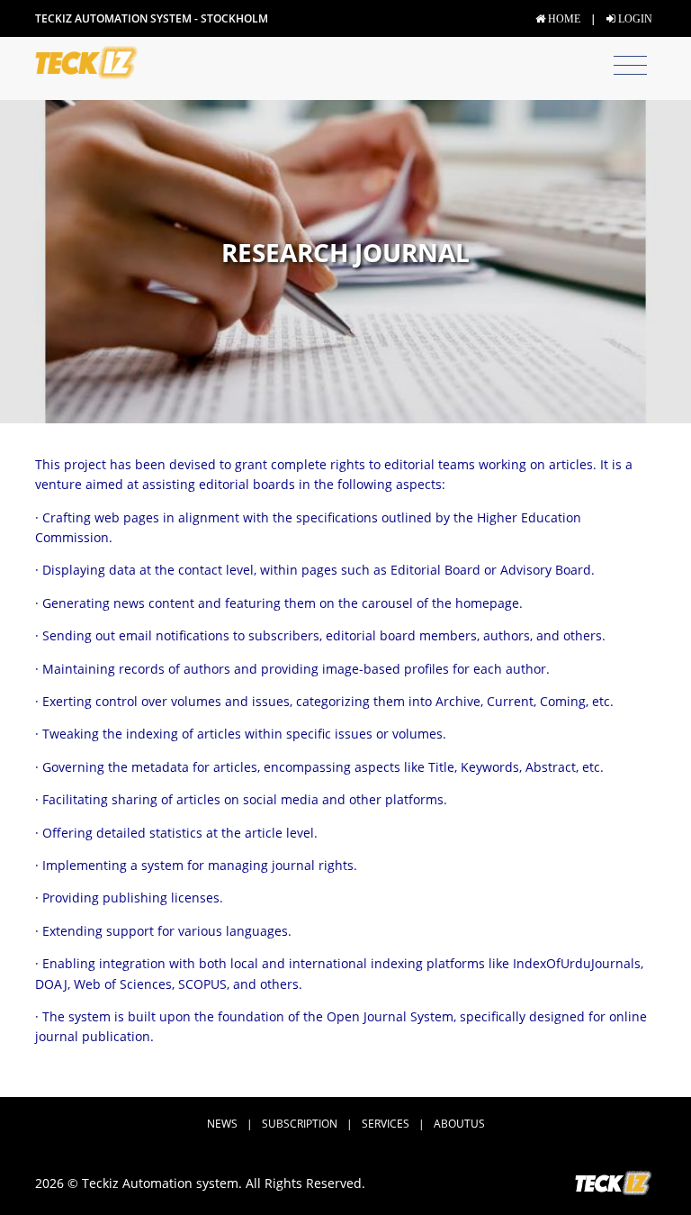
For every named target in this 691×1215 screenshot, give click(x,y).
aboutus (459, 1123)
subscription (299, 1123)
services (385, 1123)
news (222, 1123)
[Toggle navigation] (630, 65)
